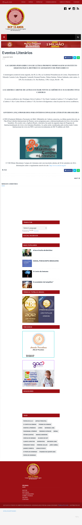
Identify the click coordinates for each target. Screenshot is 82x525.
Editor (31, 2)
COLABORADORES (28, 494)
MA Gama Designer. (51, 505)
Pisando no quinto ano (47, 451)
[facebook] (65, 8)
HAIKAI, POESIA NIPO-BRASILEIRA (46, 261)
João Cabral (54, 445)
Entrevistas (41, 441)
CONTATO (25, 499)
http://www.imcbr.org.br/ (57, 165)
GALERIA (25, 498)
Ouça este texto (8, 57)
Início (23, 2)
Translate (36, 231)
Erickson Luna (52, 441)
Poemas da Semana (45, 424)
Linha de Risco (41, 448)
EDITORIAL (25, 492)
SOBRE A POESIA (27, 496)
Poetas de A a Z (28, 421)
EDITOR (24, 490)
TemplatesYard (63, 505)
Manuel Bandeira (41, 434)
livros (40, 428)
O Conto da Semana (40, 271)
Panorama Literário (30, 431)
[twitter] (69, 8)
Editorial (39, 2)
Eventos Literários (29, 428)
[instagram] (73, 8)
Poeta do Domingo (29, 455)
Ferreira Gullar (42, 445)
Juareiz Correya (28, 448)
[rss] (77, 8)
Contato (76, 2)
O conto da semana (29, 424)
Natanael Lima (49, 428)
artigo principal (41, 421)
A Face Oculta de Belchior (42, 250)
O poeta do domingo (30, 451)
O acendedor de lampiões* (43, 282)
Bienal (56, 431)
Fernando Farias (28, 445)
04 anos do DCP (43, 438)
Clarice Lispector (29, 441)
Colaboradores (51, 2)
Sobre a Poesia (65, 2)
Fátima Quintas (28, 434)
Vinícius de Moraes (29, 438)
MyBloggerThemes (9, 511)
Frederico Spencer (45, 431)
